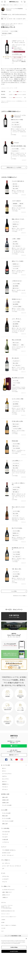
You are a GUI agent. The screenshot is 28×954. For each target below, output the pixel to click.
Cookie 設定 (3, 928)
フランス (21, 4)
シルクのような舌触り (17, 205)
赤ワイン (16, 4)
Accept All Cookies (14, 951)
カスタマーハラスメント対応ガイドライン (8, 916)
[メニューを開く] (2, 2)
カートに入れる (18, 57)
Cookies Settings (14, 947)
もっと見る (14, 591)
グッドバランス (5, 31)
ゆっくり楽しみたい (16, 124)
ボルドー (20, 48)
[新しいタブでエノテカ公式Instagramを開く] (22, 759)
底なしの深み (15, 188)
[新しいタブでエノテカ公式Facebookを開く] (6, 759)
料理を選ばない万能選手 (7, 33)
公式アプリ (16, 754)
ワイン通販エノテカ (4, 4)
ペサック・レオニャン (18, 49)
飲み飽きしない (16, 224)
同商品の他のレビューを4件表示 (14, 167)
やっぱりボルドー (15, 151)
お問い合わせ (3, 902)
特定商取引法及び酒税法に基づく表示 (8, 910)
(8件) (8, 58)
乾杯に (22, 344)
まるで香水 (15, 241)
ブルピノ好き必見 (16, 448)
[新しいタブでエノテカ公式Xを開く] (11, 759)
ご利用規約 (3, 919)
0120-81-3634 (10, 905)
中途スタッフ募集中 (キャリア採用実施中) (8, 925)
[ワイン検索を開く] (22, 2)
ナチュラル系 (15, 268)
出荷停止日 (7, 908)
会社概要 (2, 922)
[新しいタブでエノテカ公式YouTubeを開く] (16, 759)
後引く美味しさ (16, 186)
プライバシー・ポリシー (5, 913)
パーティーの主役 (16, 382)
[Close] (26, 938)
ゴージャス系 (15, 380)
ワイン (11, 4)
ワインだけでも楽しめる (16, 126)
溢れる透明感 (15, 285)
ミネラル (23, 148)
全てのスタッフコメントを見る (19, 595)
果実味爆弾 (15, 203)
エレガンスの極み (14, 31)
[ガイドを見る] (5, 2)
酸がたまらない (16, 288)
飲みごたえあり (16, 342)
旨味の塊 (21, 203)
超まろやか (15, 183)
